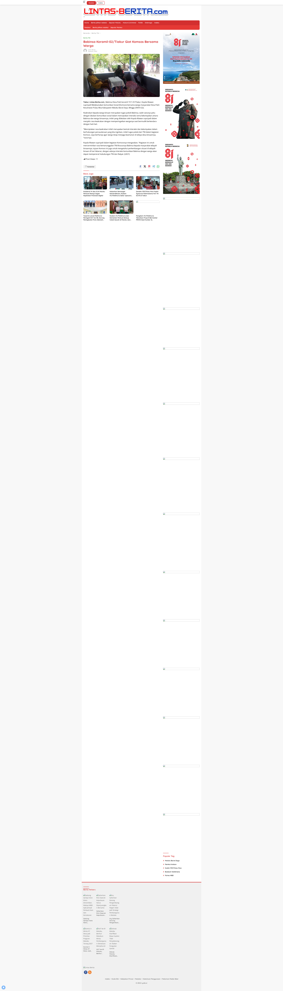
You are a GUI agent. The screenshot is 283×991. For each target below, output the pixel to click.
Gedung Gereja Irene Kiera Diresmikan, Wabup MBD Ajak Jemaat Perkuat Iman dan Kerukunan (88, 921)
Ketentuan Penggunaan (151, 979)
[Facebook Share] (140, 166)
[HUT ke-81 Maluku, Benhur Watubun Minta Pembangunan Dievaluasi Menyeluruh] (101, 937)
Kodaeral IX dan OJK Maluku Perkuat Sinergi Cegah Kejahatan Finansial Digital (94, 193)
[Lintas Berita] (125, 11)
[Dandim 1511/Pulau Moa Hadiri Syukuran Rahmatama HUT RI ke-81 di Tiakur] (148, 182)
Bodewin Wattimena (172, 872)
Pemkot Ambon (170, 864)
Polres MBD (169, 875)
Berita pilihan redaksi (99, 23)
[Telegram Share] (153, 166)
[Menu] (84, 2)
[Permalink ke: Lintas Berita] (85, 50)
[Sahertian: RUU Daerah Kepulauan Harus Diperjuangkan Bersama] (101, 901)
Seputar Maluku (115, 23)
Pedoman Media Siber (170, 979)
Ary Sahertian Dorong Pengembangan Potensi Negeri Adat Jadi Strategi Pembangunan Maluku (114, 921)
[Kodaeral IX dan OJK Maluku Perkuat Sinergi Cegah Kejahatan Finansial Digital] (95, 182)
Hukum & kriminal (129, 23)
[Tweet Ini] (144, 166)
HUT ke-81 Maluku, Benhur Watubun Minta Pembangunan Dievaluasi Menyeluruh (101, 951)
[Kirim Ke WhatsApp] (158, 166)
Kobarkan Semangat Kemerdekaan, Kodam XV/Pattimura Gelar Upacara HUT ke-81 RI (120, 193)
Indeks (100, 3)
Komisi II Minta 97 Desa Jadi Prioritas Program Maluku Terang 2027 (88, 949)
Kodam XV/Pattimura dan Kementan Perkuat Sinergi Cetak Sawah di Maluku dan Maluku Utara (120, 218)
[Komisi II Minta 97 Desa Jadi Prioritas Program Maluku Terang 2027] (88, 936)
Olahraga (148, 23)
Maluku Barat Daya (172, 861)
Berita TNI (86, 38)
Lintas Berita (91, 50)
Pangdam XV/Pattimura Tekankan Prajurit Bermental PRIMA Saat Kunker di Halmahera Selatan (146, 218)
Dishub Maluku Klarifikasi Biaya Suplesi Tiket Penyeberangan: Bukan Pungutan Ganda (114, 954)
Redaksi (91, 3)
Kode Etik (115, 979)
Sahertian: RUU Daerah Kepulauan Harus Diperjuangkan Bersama (101, 913)
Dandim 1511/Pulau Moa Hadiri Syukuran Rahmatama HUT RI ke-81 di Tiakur (147, 193)
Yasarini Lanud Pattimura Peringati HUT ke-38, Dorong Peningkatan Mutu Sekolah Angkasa (93, 218)
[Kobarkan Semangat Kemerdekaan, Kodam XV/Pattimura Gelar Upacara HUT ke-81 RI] (121, 182)
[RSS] (90, 972)
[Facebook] (85, 972)
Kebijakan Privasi (127, 979)
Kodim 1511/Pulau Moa (173, 868)
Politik (140, 23)
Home (86, 23)
